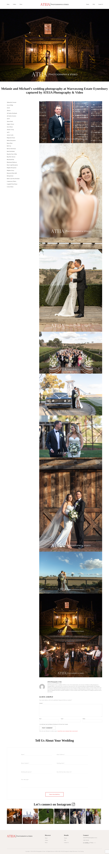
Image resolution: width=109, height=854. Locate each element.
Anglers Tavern (10, 124)
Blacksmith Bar (10, 159)
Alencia (8, 110)
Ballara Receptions (11, 140)
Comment (41, 703)
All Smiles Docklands (12, 113)
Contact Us (100, 4)
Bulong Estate (10, 175)
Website (84, 718)
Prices (21, 4)
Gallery (14, 4)
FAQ (94, 4)
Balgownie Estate (11, 137)
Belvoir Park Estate (11, 148)
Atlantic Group (10, 129)
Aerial (8, 107)
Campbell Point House (12, 184)
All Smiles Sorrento (11, 116)
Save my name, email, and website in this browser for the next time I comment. (54, 724)
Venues (87, 4)
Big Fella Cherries (11, 156)
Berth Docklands (11, 151)
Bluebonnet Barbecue (12, 162)
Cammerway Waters (11, 181)
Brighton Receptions (11, 167)
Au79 (8, 132)
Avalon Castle (10, 135)
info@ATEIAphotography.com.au (90, 837)
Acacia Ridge (10, 105)
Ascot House (10, 126)
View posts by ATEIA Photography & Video (54, 683)
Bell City (9, 146)
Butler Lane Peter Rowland (13, 178)
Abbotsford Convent (11, 102)
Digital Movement (73, 851)
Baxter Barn (9, 143)
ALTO (8, 118)
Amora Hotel (10, 121)
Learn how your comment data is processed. (67, 731)
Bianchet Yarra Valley (12, 154)
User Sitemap (81, 851)
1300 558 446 (86, 840)
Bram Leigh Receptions (12, 165)
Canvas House (10, 186)
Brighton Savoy (10, 170)
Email (62, 718)
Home (8, 4)
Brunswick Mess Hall (12, 173)
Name (40, 718)
